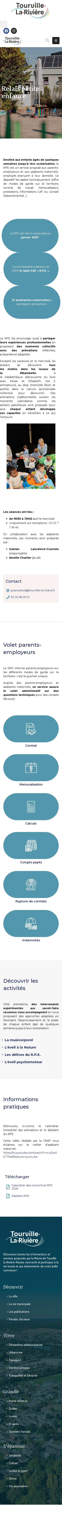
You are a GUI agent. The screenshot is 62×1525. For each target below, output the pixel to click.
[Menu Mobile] (3, 24)
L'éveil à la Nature (20, 1047)
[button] (31, 1040)
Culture (13, 1463)
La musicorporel (19, 1040)
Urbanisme (15, 1352)
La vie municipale (19, 1304)
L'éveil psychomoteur (23, 1062)
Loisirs (13, 1416)
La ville (13, 1296)
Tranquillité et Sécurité (23, 1375)
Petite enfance (18, 1401)
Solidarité (15, 1455)
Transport (15, 1360)
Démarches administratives (26, 1344)
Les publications (19, 1311)
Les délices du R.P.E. (23, 1055)
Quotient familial (19, 1431)
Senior (13, 1478)
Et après (14, 1424)
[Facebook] (6, 31)
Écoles (13, 1408)
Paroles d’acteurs (19, 1319)
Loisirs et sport (18, 1470)
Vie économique (19, 1368)
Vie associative (18, 1486)
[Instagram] (14, 31)
